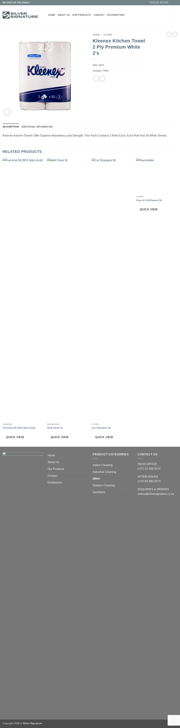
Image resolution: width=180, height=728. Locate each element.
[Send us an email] (176, 2)
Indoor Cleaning (103, 465)
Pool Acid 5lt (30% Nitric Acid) (19, 427)
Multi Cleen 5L (55, 427)
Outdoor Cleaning (104, 485)
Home (51, 15)
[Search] (44, 15)
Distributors (116, 15)
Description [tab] (11, 126)
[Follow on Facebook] (172, 2)
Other (108, 35)
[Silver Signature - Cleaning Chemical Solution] (20, 15)
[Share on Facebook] (96, 78)
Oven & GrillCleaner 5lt (149, 200)
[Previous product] (174, 34)
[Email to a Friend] (102, 78)
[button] (157, 2)
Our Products (81, 15)
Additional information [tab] (37, 126)
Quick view (15, 437)
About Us (64, 15)
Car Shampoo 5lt (101, 427)
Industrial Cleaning (104, 471)
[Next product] (168, 34)
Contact (99, 15)
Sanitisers (99, 492)
